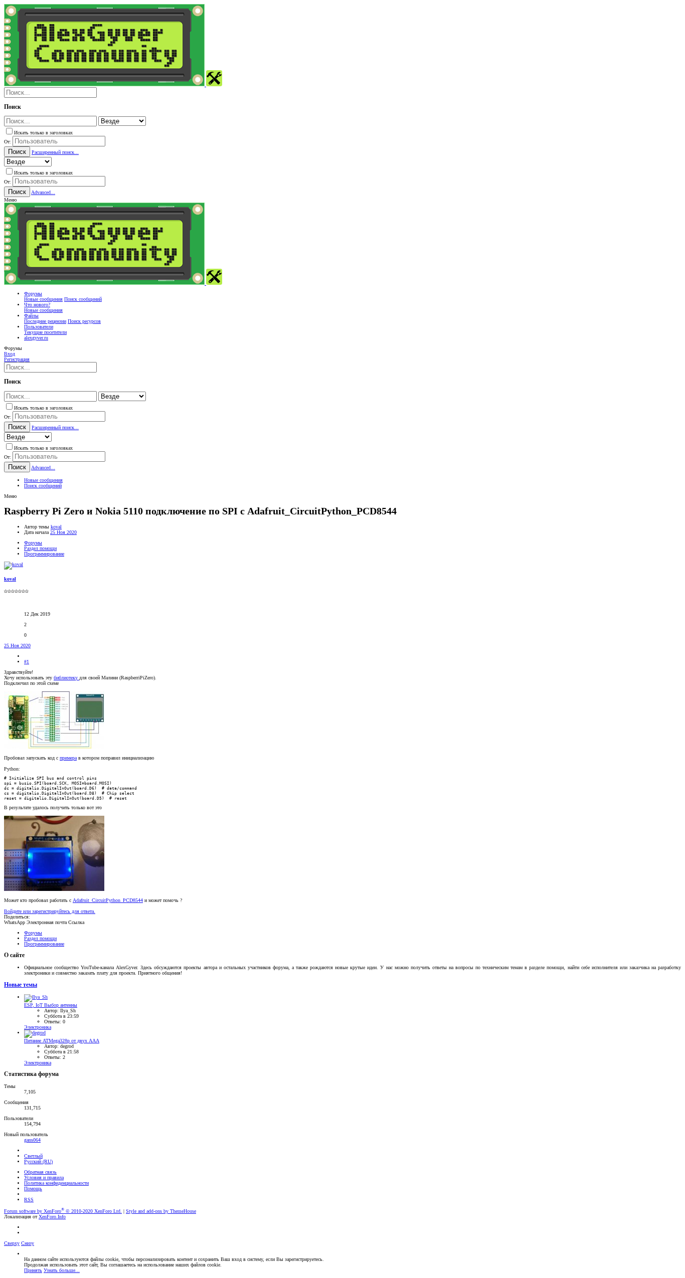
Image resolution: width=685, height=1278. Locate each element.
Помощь (33, 1188)
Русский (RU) (38, 1161)
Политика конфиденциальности (56, 1183)
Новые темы (20, 985)
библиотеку (66, 677)
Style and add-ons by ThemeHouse (161, 1211)
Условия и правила (44, 1177)
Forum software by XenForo (63, 1211)
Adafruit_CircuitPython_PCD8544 (108, 900)
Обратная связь (40, 1172)
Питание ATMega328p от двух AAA (61, 1040)
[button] (10, 200)
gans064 (32, 1140)
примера (68, 758)
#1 (26, 661)
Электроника (37, 1027)
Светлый (33, 1156)
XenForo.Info (52, 1216)
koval (56, 526)
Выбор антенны (50, 1005)
